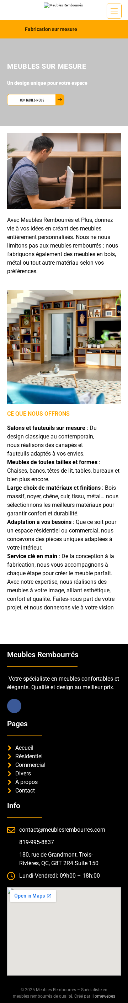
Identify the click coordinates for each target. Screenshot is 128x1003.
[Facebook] (14, 706)
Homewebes (103, 996)
